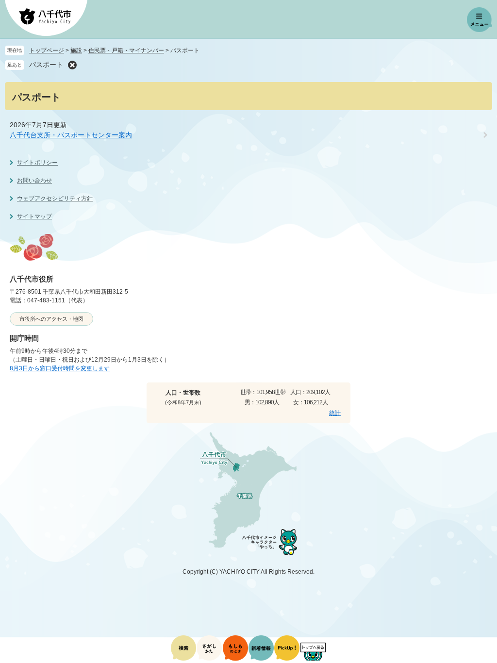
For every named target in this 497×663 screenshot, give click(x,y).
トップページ (46, 50)
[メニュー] (479, 20)
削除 (72, 65)
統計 (335, 413)
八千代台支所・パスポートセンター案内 (71, 135)
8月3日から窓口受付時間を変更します (60, 368)
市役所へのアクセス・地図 (51, 319)
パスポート (46, 64)
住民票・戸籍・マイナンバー (126, 50)
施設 (76, 50)
